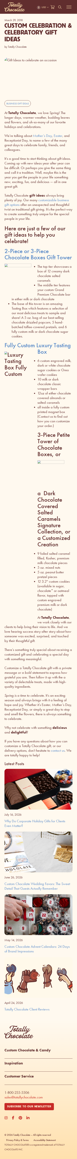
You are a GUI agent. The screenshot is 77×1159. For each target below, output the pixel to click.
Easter (58, 136)
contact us (58, 750)
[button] (38, 1053)
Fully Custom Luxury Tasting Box (37, 348)
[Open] (68, 7)
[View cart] (52, 7)
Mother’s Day (42, 136)
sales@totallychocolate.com (23, 1097)
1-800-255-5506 (16, 1092)
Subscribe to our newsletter (29, 1106)
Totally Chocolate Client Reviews (26, 1009)
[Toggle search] (60, 7)
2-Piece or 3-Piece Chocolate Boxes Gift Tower (38, 254)
